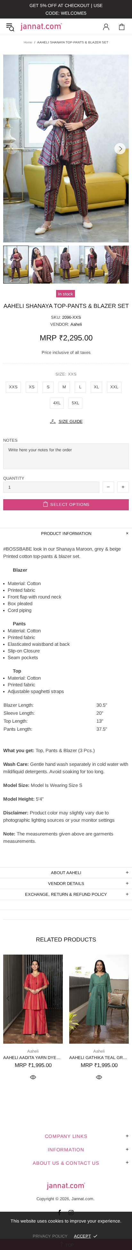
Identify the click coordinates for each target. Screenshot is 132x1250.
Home (28, 42)
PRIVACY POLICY (50, 1236)
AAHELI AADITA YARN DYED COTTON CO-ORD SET (33, 1057)
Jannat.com (41, 27)
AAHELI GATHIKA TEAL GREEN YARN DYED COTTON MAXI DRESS (99, 1057)
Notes (10, 440)
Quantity (13, 478)
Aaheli (76, 324)
